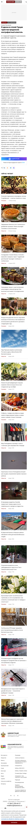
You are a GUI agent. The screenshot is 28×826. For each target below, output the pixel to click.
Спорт (2, 768)
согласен (14, 822)
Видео (2, 776)
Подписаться (15, 158)
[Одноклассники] (7, 168)
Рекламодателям (19, 782)
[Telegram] (10, 168)
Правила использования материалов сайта (19, 786)
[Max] (14, 168)
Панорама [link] (3, 200)
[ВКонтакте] (4, 168)
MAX (23, 162)
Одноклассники (14, 795)
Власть (3, 760)
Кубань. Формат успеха (21, 770)
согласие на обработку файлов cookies (12, 819)
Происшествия (4, 765)
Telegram (17, 795)
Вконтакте (11, 795)
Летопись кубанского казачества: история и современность (20, 762)
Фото (2, 773)
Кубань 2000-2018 (19, 768)
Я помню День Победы (21, 773)
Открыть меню (2, 2)
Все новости (4, 755)
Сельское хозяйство (6, 781)
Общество (4, 22)
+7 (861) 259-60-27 (14, 803)
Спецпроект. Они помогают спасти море (21, 776)
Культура (3, 770)
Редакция (17, 779)
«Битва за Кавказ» (20, 757)
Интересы (3, 783)
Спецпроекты (18, 765)
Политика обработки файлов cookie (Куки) (20, 791)
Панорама (17, 755)
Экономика (4, 763)
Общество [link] (3, 231)
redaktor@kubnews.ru (14, 805)
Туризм (3, 778)
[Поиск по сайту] (26, 2)
